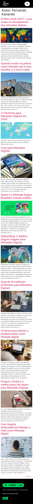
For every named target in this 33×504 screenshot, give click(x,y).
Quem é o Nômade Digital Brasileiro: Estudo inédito (16, 196)
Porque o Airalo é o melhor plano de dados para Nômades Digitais (15, 384)
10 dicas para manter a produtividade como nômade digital (14, 333)
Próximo (29, 476)
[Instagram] (6, 498)
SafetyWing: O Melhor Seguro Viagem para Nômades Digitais (14, 239)
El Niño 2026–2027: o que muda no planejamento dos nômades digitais (16, 22)
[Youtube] (3, 498)
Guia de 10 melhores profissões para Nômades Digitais (16, 285)
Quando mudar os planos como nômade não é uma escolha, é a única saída (16, 66)
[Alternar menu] (27, 4)
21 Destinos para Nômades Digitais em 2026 (14, 116)
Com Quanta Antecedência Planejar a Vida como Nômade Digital (15, 429)
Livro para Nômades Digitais (13, 149)
